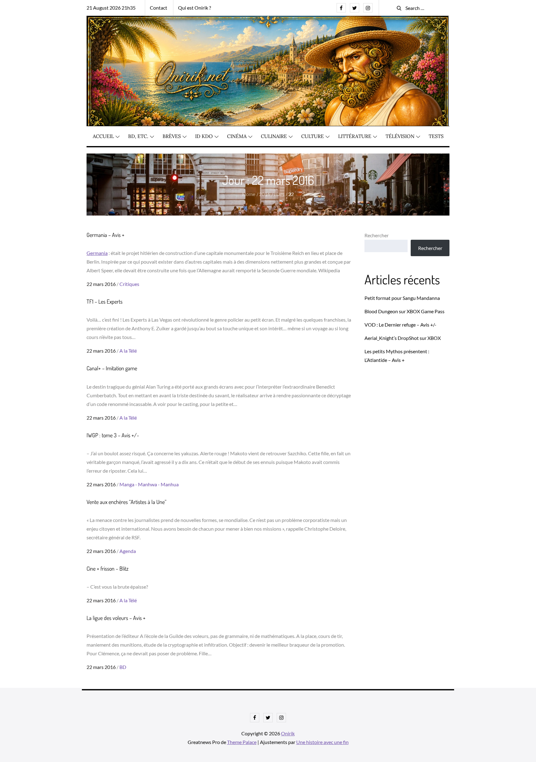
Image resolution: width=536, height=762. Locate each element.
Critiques (129, 284)
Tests (436, 136)
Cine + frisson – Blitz (107, 568)
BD (122, 667)
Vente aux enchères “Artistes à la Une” (127, 501)
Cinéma (237, 136)
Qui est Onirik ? (194, 8)
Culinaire (274, 136)
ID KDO (204, 136)
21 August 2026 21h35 (111, 8)
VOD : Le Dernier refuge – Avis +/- (400, 325)
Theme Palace (242, 742)
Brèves (172, 136)
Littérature (354, 136)
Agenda (127, 551)
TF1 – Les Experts (105, 301)
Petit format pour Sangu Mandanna (402, 298)
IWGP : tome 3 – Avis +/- (113, 435)
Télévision (400, 136)
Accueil (103, 136)
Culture (312, 136)
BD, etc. (138, 136)
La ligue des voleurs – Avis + (116, 617)
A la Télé (128, 351)
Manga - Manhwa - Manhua (149, 484)
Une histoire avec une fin (322, 742)
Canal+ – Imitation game (112, 368)
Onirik (288, 733)
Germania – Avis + (105, 234)
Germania (97, 253)
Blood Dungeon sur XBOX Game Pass (404, 311)
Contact (158, 8)
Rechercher (376, 235)
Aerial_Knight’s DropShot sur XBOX (402, 338)
